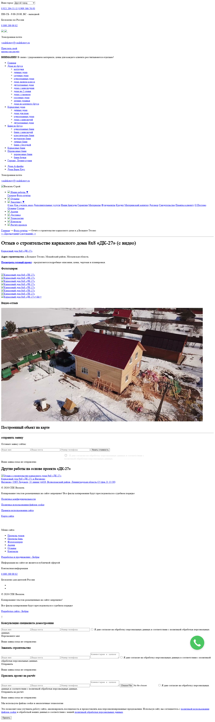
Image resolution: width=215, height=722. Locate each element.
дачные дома (20, 72)
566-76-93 (26, 8)
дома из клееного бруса (26, 103)
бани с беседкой (22, 144)
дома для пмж (21, 113)
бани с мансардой (23, 132)
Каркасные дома (16, 106)
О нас (11, 205)
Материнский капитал (136, 205)
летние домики (22, 100)
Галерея (12, 195)
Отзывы (12, 208)
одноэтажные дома (24, 78)
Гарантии (83, 205)
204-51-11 (9, 8)
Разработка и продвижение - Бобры (20, 556)
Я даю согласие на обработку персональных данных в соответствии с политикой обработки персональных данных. (104, 457)
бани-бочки (20, 157)
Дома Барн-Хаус (16, 169)
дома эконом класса (24, 81)
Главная (12, 62)
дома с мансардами (24, 88)
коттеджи (19, 69)
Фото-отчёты (24, 195)
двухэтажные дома (24, 84)
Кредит (120, 205)
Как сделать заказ (23, 205)
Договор (153, 205)
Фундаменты (108, 205)
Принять (6, 718)
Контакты (13, 551)
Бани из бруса (15, 125)
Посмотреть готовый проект (16, 262)
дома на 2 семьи (22, 91)
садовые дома (21, 75)
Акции (11, 544)
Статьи (20, 208)
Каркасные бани (16, 147)
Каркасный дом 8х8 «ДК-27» (16, 250)
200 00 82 (9, 25)
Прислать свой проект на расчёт (10, 50)
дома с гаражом (22, 94)
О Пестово (200, 205)
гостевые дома (21, 97)
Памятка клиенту (184, 205)
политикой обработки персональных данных (99, 711)
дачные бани (20, 141)
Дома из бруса (15, 65)
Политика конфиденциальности (18, 498)
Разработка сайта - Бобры (14, 611)
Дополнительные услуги (47, 205)
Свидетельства (167, 205)
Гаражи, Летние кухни (20, 160)
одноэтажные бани (24, 128)
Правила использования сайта (17, 510)
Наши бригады (69, 205)
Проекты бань (15, 538)
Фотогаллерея (15, 541)
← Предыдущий (10, 233)
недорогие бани (22, 138)
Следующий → (28, 233)
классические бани (24, 135)
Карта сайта (7, 515)
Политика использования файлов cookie (22, 504)
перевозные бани (23, 154)
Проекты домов (16, 535)
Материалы (94, 205)
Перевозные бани (17, 151)
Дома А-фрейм (15, 166)
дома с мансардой (23, 119)
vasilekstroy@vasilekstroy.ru (15, 42)
